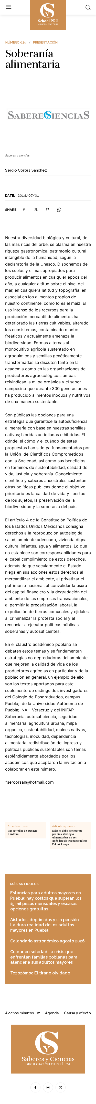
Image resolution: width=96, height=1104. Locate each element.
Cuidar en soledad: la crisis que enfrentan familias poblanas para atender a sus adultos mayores (44, 957)
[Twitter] (35, 209)
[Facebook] (24, 209)
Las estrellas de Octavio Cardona (23, 832)
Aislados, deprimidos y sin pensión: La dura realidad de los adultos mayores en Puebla (45, 925)
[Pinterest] (47, 209)
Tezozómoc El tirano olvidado (40, 973)
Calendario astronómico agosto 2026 (47, 941)
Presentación (45, 42)
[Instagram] (48, 1087)
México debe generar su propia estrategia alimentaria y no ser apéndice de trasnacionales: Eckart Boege (69, 837)
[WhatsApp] (59, 209)
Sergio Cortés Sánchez (26, 170)
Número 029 (15, 42)
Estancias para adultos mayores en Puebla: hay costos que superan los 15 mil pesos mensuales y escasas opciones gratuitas (45, 900)
